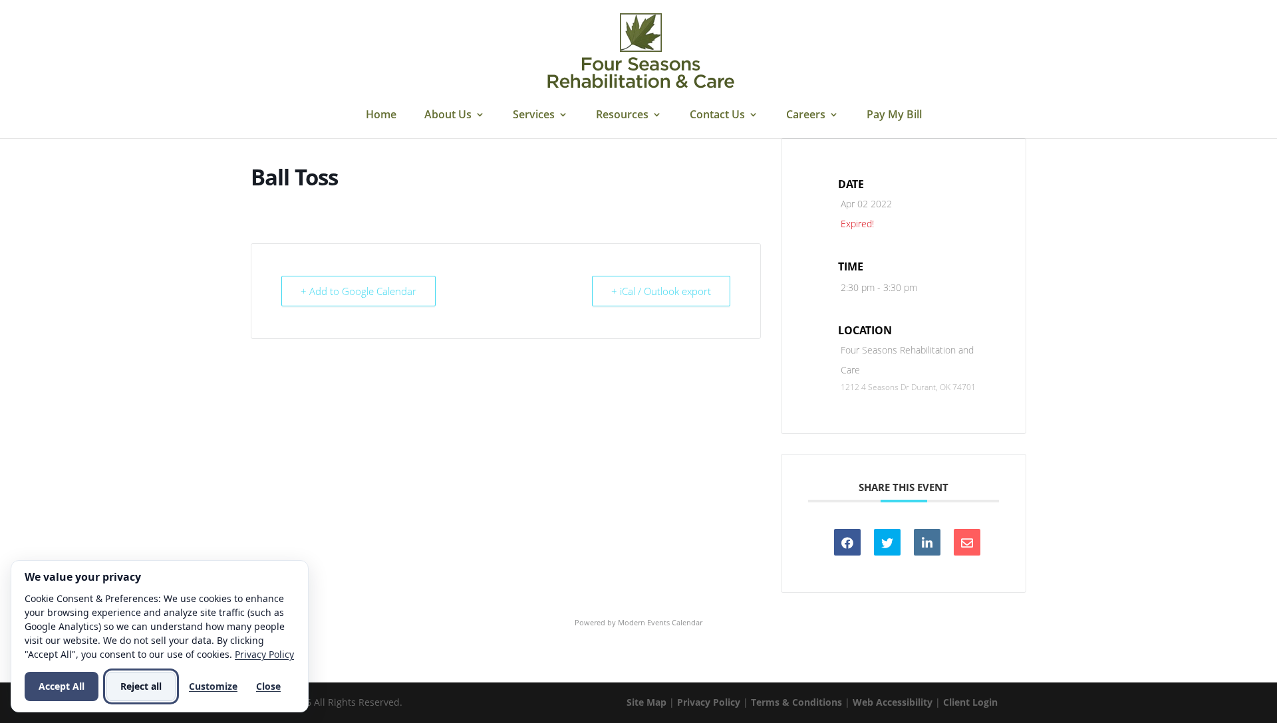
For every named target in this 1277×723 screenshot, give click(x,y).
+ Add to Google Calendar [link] (358, 291)
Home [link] (381, 116)
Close (268, 686)
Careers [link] (805, 116)
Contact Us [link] (717, 116)
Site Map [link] (646, 702)
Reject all (141, 686)
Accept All (61, 686)
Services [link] (534, 116)
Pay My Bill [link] (894, 116)
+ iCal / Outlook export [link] (661, 291)
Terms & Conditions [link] (796, 702)
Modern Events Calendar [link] (660, 622)
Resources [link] (622, 116)
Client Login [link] (970, 702)
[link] (640, 52)
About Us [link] (448, 116)
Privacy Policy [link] (708, 702)
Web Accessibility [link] (892, 702)
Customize (213, 686)
